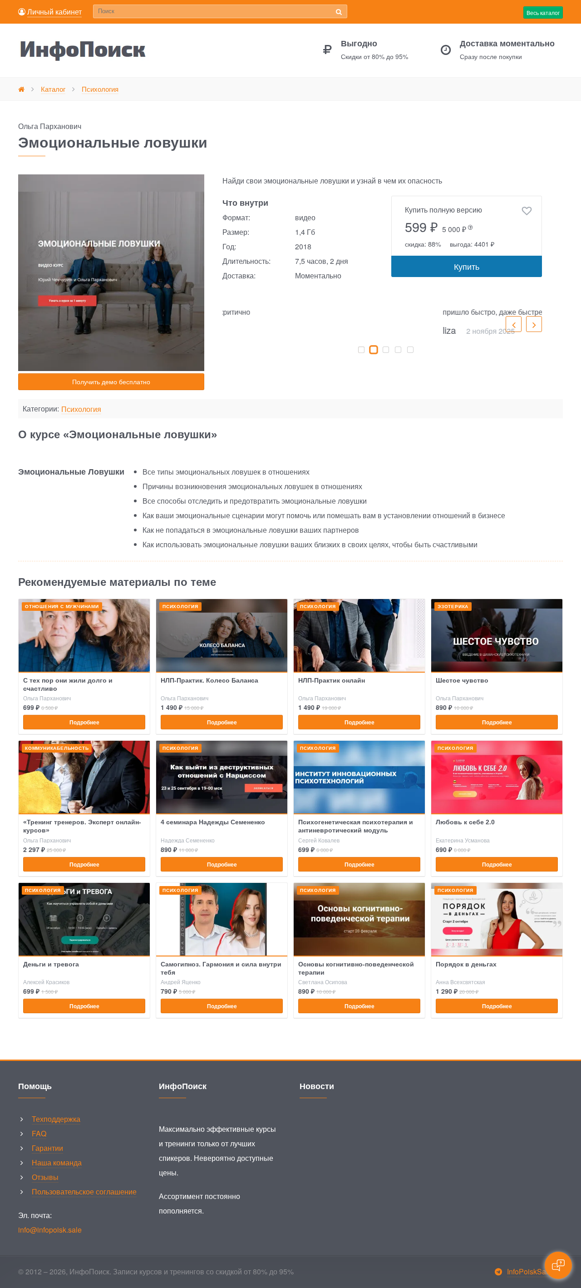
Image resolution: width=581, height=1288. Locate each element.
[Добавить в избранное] (527, 211)
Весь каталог (543, 12)
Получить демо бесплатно (111, 381)
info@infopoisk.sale (50, 1229)
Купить (466, 266)
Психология (81, 409)
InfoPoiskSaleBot (535, 1271)
